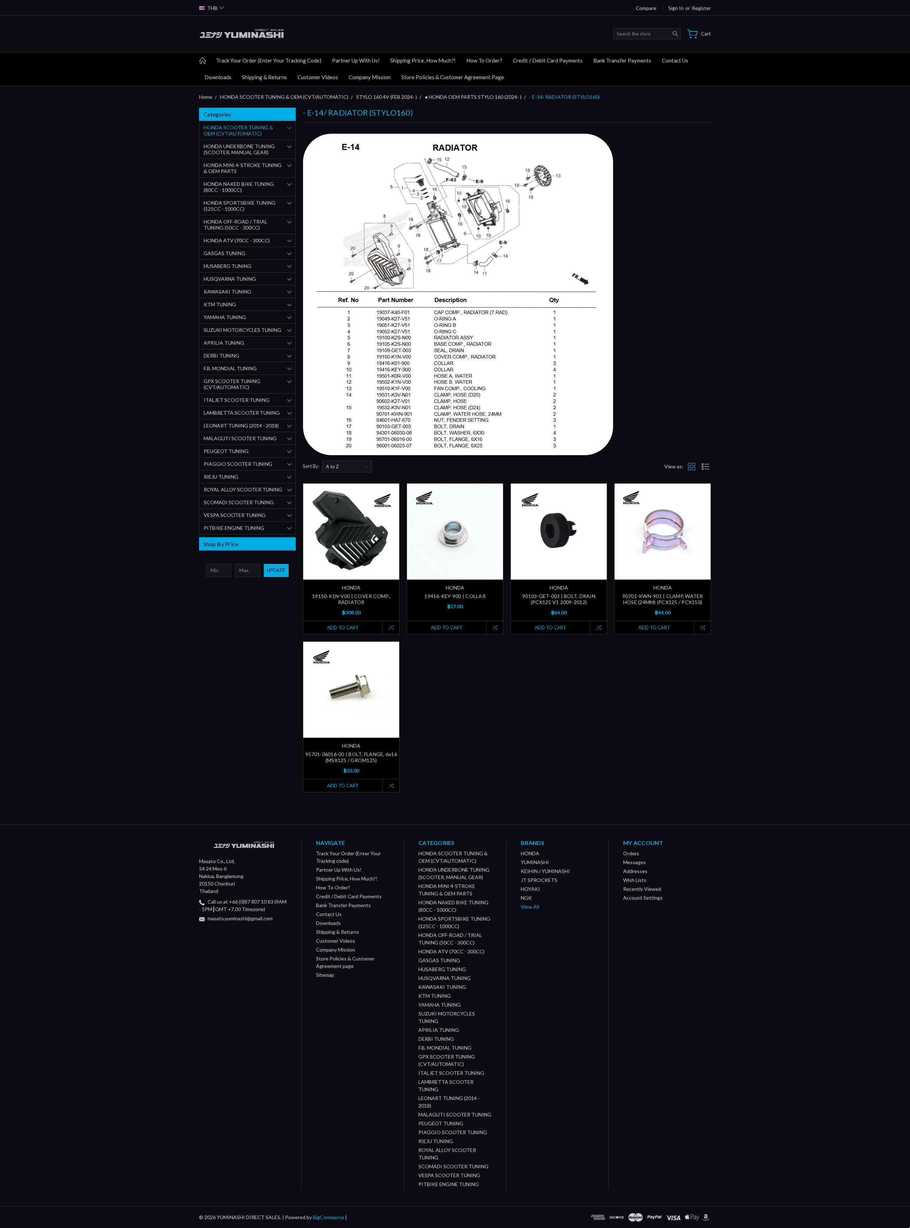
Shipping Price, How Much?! (423, 60)
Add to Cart (343, 627)
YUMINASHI (535, 862)
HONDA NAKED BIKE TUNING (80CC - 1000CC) (239, 187)
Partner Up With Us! (356, 60)
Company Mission (370, 77)
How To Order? (484, 60)
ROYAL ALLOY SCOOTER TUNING (243, 489)
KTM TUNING (220, 304)
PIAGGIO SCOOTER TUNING (238, 464)
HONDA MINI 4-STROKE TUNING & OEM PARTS (243, 168)
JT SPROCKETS (539, 880)
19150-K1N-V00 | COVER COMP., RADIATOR (351, 599)
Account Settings (643, 898)
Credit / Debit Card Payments (548, 60)
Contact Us (675, 60)
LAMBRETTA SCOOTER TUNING (242, 413)
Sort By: (311, 466)
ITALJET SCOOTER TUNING (236, 400)
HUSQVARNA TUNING (230, 279)
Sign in (676, 8)
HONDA (530, 853)
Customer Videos (318, 77)
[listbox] (347, 466)
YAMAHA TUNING (225, 317)
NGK (526, 898)
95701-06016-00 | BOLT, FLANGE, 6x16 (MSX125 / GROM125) (351, 757)
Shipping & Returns (264, 77)
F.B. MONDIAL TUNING (230, 368)
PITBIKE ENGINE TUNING (234, 528)
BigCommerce (328, 1217)
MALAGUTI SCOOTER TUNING (240, 438)
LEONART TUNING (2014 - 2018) (241, 425)
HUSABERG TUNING (227, 266)
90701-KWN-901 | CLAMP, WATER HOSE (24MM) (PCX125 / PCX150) (662, 599)
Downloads (217, 77)
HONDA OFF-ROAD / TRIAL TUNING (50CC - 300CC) (235, 225)
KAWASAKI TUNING (227, 292)
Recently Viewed (642, 889)
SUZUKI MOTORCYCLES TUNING (242, 330)
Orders (631, 853)
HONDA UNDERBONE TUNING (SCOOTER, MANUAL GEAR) (239, 149)
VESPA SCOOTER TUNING (235, 515)
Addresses (635, 871)
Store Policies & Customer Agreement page (452, 77)
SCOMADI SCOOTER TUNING (239, 502)
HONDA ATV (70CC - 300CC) (237, 240)
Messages (634, 862)
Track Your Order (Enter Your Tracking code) (268, 60)
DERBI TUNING (221, 355)
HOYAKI (530, 889)
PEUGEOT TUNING (226, 451)
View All (530, 907)
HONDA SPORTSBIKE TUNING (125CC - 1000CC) (239, 206)
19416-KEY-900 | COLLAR (455, 596)
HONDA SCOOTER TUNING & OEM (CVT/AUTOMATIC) (238, 130)
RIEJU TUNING (221, 477)
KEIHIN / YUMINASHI (545, 871)
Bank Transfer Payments (622, 60)
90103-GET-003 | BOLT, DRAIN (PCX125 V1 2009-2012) (558, 599)
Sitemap (325, 975)
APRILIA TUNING (224, 343)
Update (276, 570)
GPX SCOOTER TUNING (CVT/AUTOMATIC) (232, 384)
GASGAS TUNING (224, 253)
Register (701, 8)
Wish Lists (634, 880)
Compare (646, 8)
